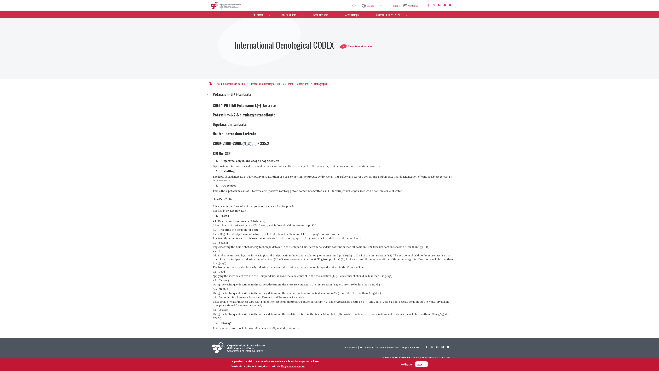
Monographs (320, 84)
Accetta (421, 364)
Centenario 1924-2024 (388, 15)
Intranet (396, 5)
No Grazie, (406, 364)
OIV (210, 84)
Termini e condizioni (387, 347)
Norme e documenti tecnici (231, 84)
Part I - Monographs (299, 84)
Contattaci (413, 5)
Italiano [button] (371, 5)
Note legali (366, 347)
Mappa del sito (410, 347)
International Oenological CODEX (267, 84)
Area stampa (352, 15)
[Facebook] (428, 5)
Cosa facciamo (288, 15)
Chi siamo (258, 15)
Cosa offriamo (320, 15)
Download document (361, 46)
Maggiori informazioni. (293, 366)
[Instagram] (444, 5)
